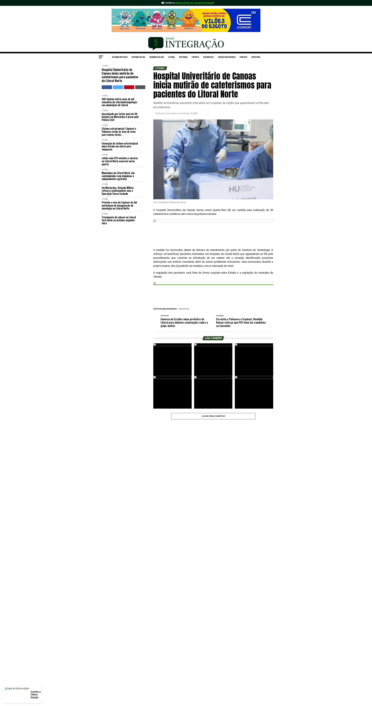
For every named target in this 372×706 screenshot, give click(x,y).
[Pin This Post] (129, 87)
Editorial (183, 56)
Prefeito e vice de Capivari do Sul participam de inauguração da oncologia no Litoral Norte (119, 205)
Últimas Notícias (119, 56)
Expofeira (255, 56)
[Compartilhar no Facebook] (107, 87)
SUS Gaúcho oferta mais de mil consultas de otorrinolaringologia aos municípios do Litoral (119, 102)
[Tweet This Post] (118, 87)
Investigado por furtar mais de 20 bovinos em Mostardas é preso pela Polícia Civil (120, 116)
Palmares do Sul (156, 56)
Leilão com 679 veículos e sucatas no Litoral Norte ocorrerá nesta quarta (120, 161)
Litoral (171, 56)
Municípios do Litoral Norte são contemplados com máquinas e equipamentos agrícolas (118, 175)
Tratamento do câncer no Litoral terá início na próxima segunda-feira (119, 220)
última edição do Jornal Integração (194, 2)
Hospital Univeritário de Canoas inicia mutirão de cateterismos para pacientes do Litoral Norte (120, 75)
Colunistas (208, 56)
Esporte (195, 56)
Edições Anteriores (227, 56)
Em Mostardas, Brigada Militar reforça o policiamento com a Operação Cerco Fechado (118, 190)
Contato (243, 56)
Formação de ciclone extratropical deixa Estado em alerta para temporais (120, 146)
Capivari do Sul (138, 56)
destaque (184, 309)
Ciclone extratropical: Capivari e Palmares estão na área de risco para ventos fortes (119, 131)
